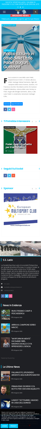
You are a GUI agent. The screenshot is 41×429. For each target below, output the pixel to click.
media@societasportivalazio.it (13, 287)
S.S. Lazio (7, 284)
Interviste (7, 104)
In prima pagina (9, 50)
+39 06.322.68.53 (9, 290)
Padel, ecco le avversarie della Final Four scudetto (20, 146)
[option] (20, 140)
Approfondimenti (16, 104)
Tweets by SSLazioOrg (7, 358)
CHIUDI (4, 426)
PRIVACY (13, 426)
